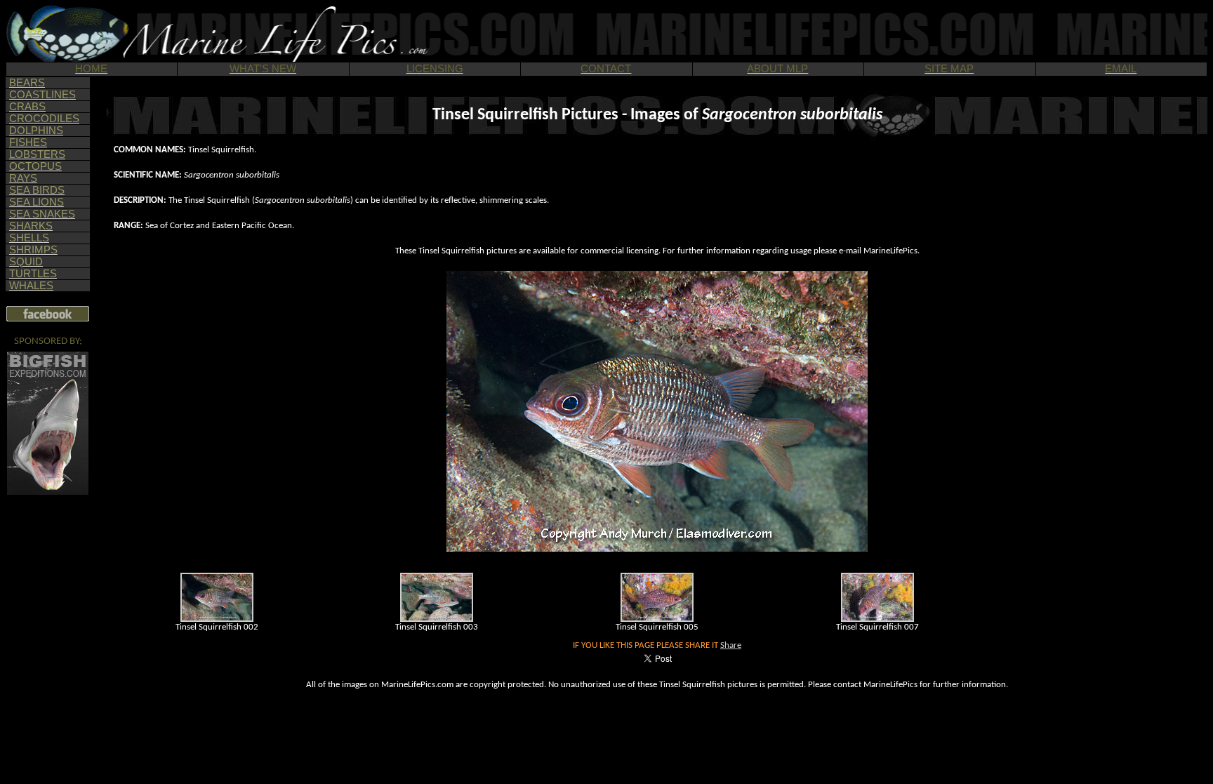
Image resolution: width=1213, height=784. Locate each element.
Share (730, 645)
